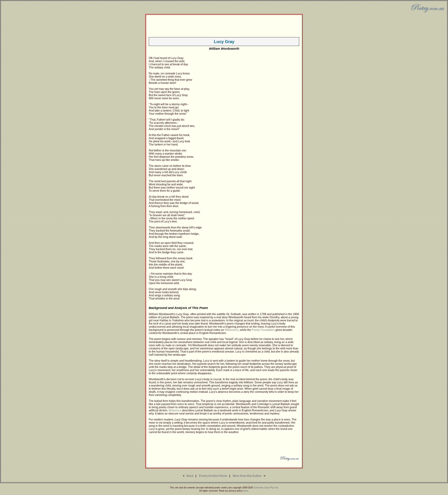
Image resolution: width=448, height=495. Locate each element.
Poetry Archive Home (213, 475)
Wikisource (232, 329)
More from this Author (247, 475)
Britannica (175, 410)
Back (190, 475)
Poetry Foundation (263, 329)
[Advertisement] (224, 25)
